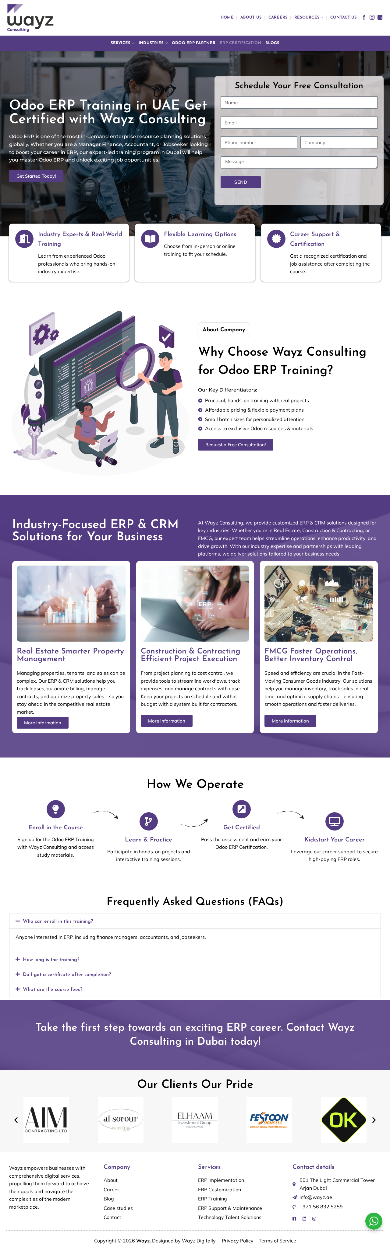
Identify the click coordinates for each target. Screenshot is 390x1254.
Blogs (272, 43)
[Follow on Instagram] (372, 17)
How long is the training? (51, 959)
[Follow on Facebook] (364, 17)
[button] (195, 921)
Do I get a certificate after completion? (67, 974)
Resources (306, 17)
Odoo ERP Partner (193, 43)
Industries (151, 43)
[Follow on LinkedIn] (380, 17)
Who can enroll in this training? (58, 921)
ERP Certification (240, 43)
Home (227, 17)
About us (250, 17)
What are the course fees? (52, 989)
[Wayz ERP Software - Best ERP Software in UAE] (30, 18)
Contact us (343, 17)
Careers (278, 17)
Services (120, 43)
